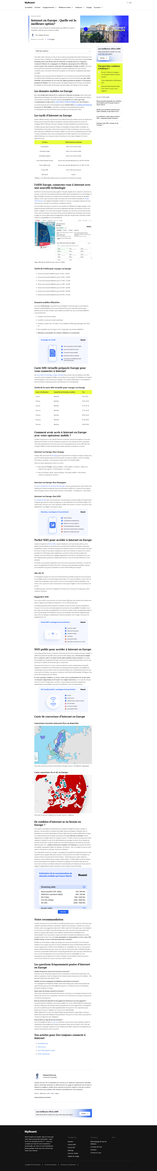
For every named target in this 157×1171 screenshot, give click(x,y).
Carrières (93, 1150)
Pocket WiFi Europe (44, 1054)
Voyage (89, 7)
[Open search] (127, 3)
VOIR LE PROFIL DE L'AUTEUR (42, 1097)
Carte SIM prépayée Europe (46, 1050)
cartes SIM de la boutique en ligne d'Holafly (50, 375)
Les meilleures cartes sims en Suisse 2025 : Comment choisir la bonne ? (108, 117)
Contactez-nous (96, 1153)
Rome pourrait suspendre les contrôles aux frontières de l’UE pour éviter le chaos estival (108, 103)
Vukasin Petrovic (43, 35)
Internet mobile (73, 1153)
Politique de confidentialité (68, 1165)
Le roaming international (83, 105)
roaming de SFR (41, 500)
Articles (37, 7)
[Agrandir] (90, 221)
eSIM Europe (42, 1047)
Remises (70, 1141)
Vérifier (83, 1113)
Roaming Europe (43, 1043)
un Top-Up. (54, 1022)
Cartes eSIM (72, 1144)
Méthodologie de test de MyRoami (98, 1143)
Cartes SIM (71, 1147)
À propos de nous (96, 1147)
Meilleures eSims (65, 7)
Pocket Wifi (51, 544)
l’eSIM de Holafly (70, 102)
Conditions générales (50, 1165)
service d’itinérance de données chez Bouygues (51, 486)
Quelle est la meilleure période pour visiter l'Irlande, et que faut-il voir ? (108, 110)
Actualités (28, 7)
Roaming (54, 455)
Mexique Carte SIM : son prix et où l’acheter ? (107, 124)
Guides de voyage (73, 1156)
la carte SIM (58, 102)
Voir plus (63, 911)
